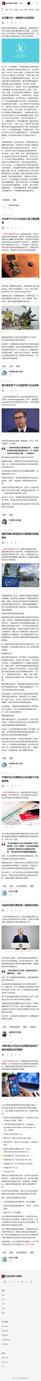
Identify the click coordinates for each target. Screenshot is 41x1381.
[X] (20, 23)
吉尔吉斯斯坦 (21, 886)
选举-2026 (8, 10)
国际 (14, 200)
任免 (21, 10)
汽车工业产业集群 (28, 1244)
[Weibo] (18, 1282)
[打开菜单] (37, 3)
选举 (4, 515)
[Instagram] (3, 23)
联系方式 (5, 1362)
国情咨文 (32, 10)
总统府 (16, 10)
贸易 (11, 1252)
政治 (3, 1299)
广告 (3, 1366)
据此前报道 (6, 872)
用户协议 (5, 1326)
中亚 (4, 886)
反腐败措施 (6, 1340)
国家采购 (5, 1344)
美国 (4, 758)
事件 (25, 10)
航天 (4, 366)
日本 (11, 366)
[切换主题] (30, 3)
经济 (3, 1308)
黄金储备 (6, 200)
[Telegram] (11, 23)
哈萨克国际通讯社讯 (11, 234)
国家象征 (5, 1335)
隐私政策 (5, 1331)
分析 (3, 1304)
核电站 (32, 1027)
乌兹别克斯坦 (14, 1027)
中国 (11, 886)
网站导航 (5, 1358)
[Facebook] (15, 23)
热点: (2, 9)
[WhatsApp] (7, 23)
